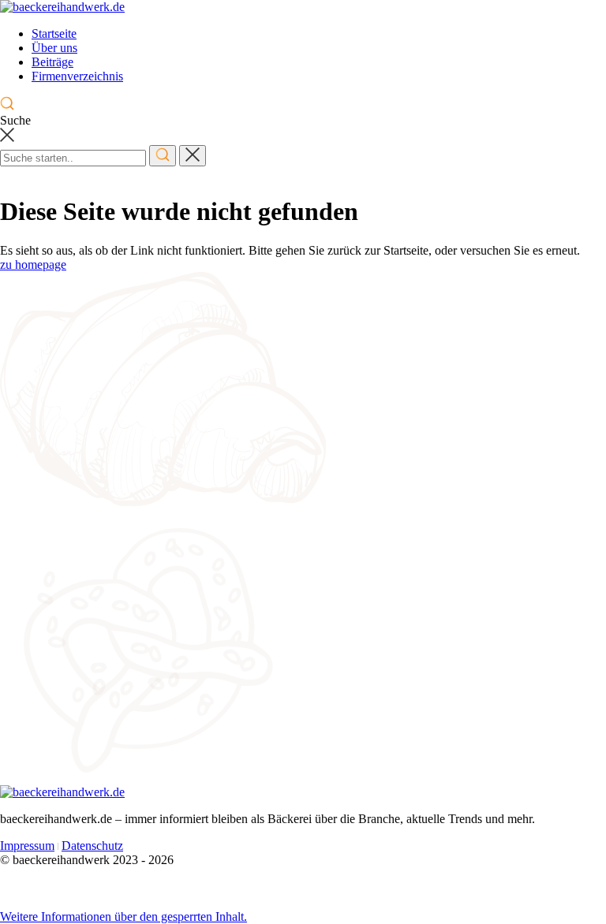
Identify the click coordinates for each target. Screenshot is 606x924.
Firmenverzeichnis (77, 76)
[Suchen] (162, 155)
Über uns (54, 47)
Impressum (27, 845)
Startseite (54, 33)
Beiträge (52, 62)
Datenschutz (92, 845)
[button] (123, 916)
